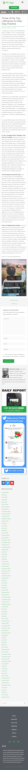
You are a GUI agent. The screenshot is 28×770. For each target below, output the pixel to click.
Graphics (14, 729)
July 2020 (4, 666)
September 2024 (6, 547)
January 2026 (5, 509)
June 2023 (4, 583)
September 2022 (6, 604)
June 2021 (4, 640)
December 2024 (6, 540)
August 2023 (5, 578)
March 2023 (5, 590)
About (14, 733)
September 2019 (6, 685)
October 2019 (5, 682)
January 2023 (5, 594)
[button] (14, 7)
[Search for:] (14, 703)
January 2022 (5, 623)
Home (14, 716)
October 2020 (5, 659)
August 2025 (5, 521)
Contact (14, 736)
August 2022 (5, 606)
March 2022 (5, 618)
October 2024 (5, 544)
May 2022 (4, 613)
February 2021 (5, 649)
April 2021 (4, 644)
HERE (6, 256)
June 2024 (4, 554)
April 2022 (4, 616)
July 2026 (4, 495)
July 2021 (4, 637)
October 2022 (5, 602)
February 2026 (5, 506)
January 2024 (5, 566)
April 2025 (4, 530)
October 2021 (5, 630)
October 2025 (5, 516)
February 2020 (5, 678)
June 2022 (4, 611)
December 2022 (6, 597)
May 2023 (4, 585)
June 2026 (4, 497)
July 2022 (4, 609)
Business (14, 26)
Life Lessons (21, 26)
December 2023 (6, 568)
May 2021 (4, 642)
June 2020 (4, 668)
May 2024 (4, 556)
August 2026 (5, 492)
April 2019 (4, 692)
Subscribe (14, 719)
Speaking (14, 726)
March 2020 (5, 675)
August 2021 (5, 635)
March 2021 (5, 647)
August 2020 (5, 663)
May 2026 (4, 499)
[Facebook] (4, 483)
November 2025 (6, 514)
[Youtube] (12, 483)
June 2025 (4, 525)
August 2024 (5, 549)
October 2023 (5, 573)
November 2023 (6, 571)
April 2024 (4, 559)
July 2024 (4, 552)
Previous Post (14, 300)
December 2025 (6, 511)
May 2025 (4, 528)
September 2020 (6, 661)
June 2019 (4, 687)
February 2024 (5, 563)
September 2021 (6, 632)
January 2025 (5, 537)
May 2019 (4, 690)
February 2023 (5, 592)
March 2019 (5, 694)
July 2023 (4, 580)
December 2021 (6, 625)
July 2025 (4, 523)
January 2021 (5, 651)
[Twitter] (8, 483)
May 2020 (4, 670)
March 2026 (5, 504)
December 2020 (6, 654)
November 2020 (6, 656)
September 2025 (6, 518)
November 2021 (6, 628)
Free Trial (14, 722)
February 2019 (5, 697)
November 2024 (6, 542)
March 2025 (5, 533)
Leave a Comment (6, 26)
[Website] (14, 349)
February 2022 (5, 621)
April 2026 (4, 502)
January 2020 (5, 680)
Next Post (14, 303)
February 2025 (5, 535)
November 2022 (6, 599)
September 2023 (6, 575)
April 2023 (4, 587)
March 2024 (5, 561)
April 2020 (4, 673)
